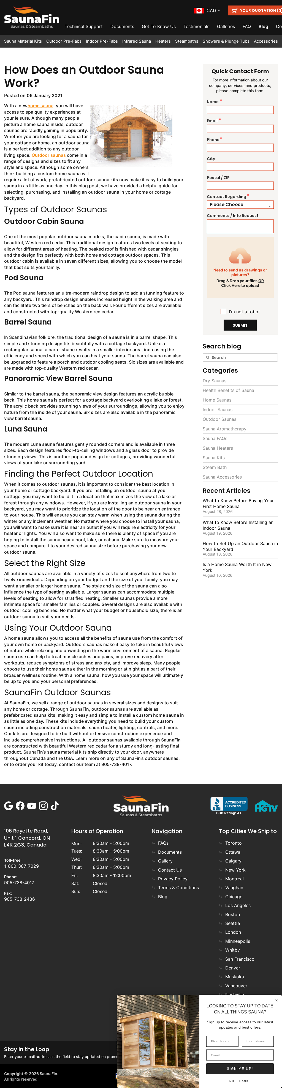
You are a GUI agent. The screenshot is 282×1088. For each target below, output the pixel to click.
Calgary (233, 861)
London (233, 932)
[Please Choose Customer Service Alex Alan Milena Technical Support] (240, 204)
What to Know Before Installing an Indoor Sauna (238, 525)
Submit (240, 325)
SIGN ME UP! (240, 1069)
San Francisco (239, 959)
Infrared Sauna (136, 41)
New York (235, 870)
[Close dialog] (276, 1000)
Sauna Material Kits (23, 41)
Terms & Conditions (178, 887)
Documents (122, 26)
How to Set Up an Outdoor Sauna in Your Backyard (240, 546)
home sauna (40, 105)
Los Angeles (238, 905)
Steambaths (186, 41)
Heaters (163, 41)
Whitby (232, 950)
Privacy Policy (173, 878)
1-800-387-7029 (21, 866)
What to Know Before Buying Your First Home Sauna (238, 503)
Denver (232, 968)
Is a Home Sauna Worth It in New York (237, 567)
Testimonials (196, 26)
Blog (263, 26)
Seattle (232, 923)
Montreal (234, 878)
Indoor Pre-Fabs (102, 41)
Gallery (165, 861)
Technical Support (84, 26)
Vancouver (236, 985)
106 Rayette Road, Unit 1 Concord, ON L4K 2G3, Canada (27, 837)
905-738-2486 (19, 899)
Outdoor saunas (49, 155)
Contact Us (170, 870)
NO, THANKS (240, 1081)
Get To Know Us (159, 26)
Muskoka (234, 976)
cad (211, 10)
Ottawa (232, 852)
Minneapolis (237, 941)
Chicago (234, 896)
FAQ (247, 26)
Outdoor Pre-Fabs (64, 41)
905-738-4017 (19, 882)
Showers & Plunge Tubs (226, 41)
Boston (232, 914)
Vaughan (234, 887)
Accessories (266, 41)
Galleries (226, 26)
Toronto (233, 843)
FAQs (163, 843)
